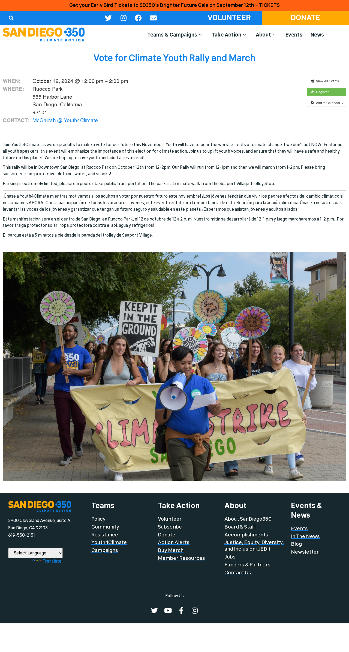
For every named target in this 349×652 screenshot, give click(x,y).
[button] (11, 17)
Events (293, 35)
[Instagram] (123, 18)
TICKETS (269, 5)
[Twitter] (108, 18)
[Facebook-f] (181, 610)
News (317, 35)
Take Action (226, 35)
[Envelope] (153, 18)
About (263, 35)
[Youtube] (167, 610)
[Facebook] (138, 18)
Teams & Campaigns (172, 35)
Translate (52, 561)
